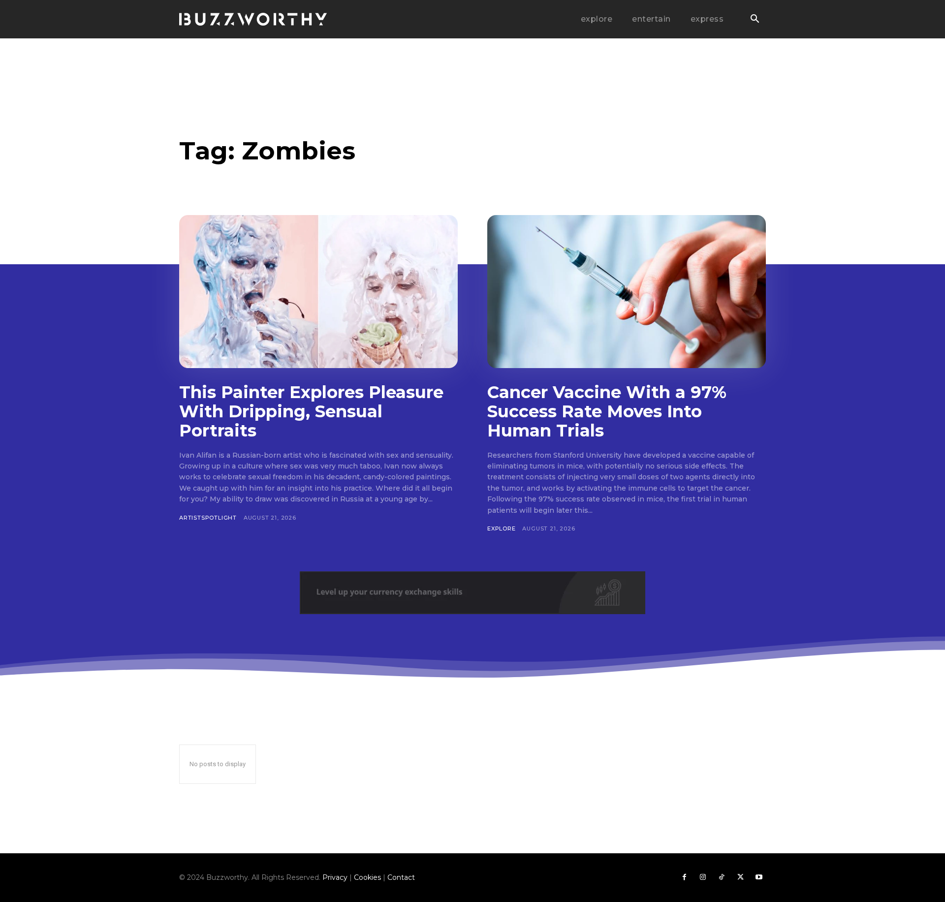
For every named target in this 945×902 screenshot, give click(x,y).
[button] (754, 19)
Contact (401, 877)
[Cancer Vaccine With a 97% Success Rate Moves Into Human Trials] (626, 291)
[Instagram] (703, 877)
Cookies (367, 877)
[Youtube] (759, 877)
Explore (501, 528)
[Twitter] (740, 877)
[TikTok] (721, 877)
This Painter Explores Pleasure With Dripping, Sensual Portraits (311, 411)
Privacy (334, 877)
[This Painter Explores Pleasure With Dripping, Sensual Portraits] (318, 291)
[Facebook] (684, 877)
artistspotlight (208, 517)
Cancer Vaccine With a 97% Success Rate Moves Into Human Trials (606, 411)
